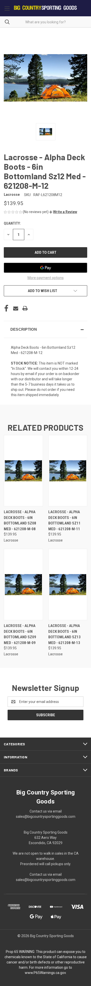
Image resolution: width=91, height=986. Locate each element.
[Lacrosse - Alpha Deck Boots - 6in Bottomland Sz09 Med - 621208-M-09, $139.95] (23, 584)
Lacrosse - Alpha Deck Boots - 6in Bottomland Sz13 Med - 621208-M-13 (64, 634)
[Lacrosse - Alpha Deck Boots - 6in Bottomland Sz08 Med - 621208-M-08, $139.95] (23, 470)
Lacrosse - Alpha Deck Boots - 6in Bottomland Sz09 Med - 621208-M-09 (20, 634)
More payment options (46, 278)
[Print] (25, 308)
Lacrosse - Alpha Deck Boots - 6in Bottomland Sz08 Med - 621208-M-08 (20, 520)
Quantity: (12, 223)
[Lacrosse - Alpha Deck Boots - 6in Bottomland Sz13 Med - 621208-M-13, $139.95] (67, 584)
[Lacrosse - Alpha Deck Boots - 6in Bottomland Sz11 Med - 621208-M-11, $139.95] (67, 470)
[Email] (15, 308)
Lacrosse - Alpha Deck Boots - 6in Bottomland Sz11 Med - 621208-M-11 (64, 520)
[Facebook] (6, 308)
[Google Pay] (45, 268)
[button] (63, 212)
